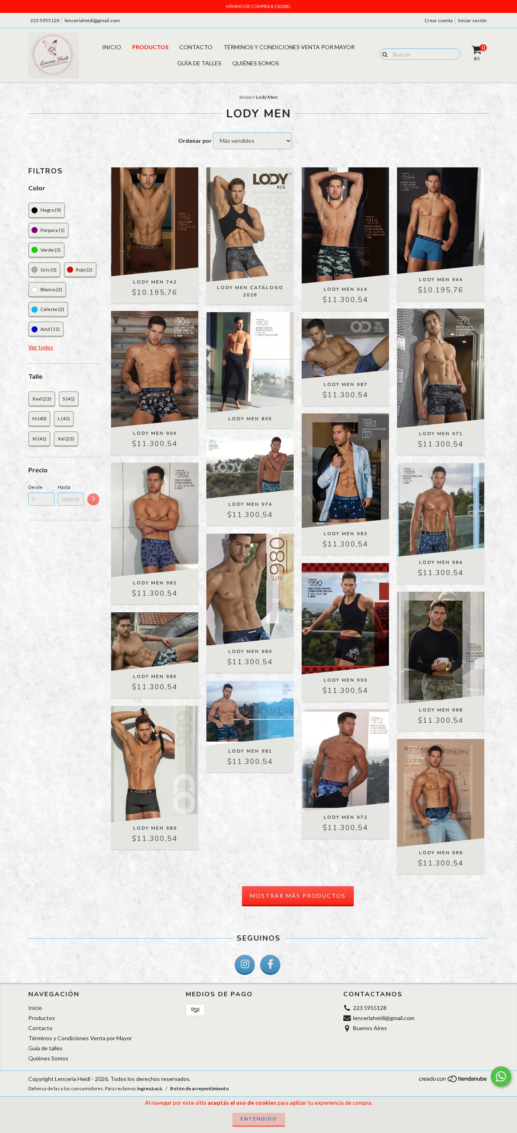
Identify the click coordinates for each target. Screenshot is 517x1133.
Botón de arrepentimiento (199, 1088)
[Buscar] (383, 53)
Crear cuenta (439, 20)
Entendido (258, 1119)
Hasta (64, 487)
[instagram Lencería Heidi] (245, 965)
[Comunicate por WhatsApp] (501, 1076)
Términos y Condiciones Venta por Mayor (289, 47)
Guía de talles (199, 63)
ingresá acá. (150, 1088)
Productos (150, 47)
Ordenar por (195, 140)
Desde (35, 487)
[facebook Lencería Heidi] (270, 965)
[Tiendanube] (453, 1081)
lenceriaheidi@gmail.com (92, 20)
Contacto (195, 47)
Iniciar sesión (472, 20)
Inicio (111, 47)
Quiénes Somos (255, 63)
